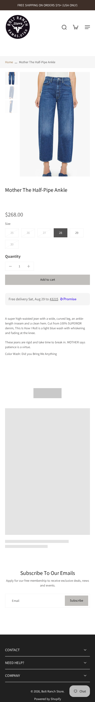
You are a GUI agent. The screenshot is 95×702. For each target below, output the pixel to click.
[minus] (10, 266)
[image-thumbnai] (11, 78)
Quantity (13, 256)
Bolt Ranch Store (52, 691)
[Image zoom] (55, 124)
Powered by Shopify (47, 699)
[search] (64, 27)
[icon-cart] (75, 27)
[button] (47, 280)
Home (9, 62)
